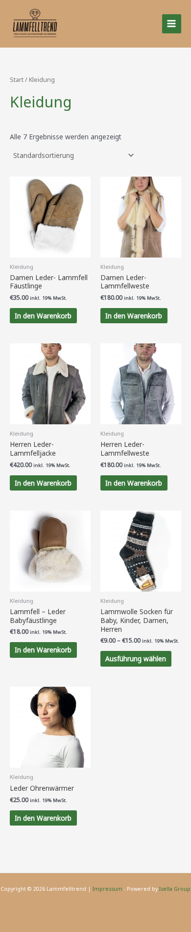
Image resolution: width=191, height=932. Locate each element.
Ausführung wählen (135, 658)
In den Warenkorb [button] (43, 315)
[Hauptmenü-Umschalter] (171, 23)
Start (17, 80)
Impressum (107, 888)
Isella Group (175, 888)
